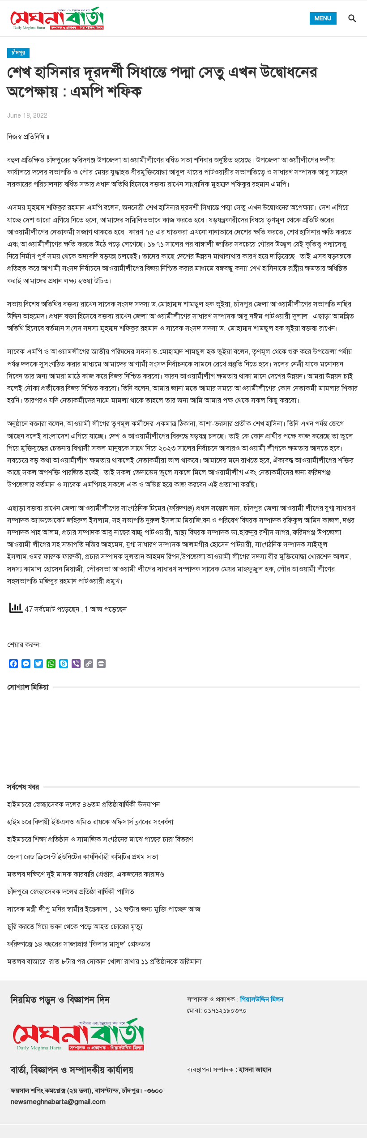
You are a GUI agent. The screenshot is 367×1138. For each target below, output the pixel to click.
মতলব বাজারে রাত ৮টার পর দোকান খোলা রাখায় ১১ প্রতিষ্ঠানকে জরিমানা (105, 961)
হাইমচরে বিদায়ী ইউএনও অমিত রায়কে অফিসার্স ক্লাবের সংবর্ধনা (90, 822)
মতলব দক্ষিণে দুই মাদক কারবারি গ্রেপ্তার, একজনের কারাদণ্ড (85, 874)
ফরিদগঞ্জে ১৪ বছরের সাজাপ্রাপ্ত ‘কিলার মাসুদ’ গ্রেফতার (78, 944)
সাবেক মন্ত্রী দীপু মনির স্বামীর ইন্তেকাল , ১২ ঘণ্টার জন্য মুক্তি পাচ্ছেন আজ (104, 909)
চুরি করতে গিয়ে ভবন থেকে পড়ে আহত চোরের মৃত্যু (75, 926)
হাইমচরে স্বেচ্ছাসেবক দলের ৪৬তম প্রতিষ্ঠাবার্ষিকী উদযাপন (83, 804)
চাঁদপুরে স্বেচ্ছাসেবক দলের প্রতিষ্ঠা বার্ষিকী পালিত (70, 891)
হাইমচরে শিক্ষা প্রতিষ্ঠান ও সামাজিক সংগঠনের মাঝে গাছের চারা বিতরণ (100, 839)
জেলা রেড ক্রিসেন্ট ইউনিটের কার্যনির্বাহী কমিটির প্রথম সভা (82, 856)
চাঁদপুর (18, 53)
